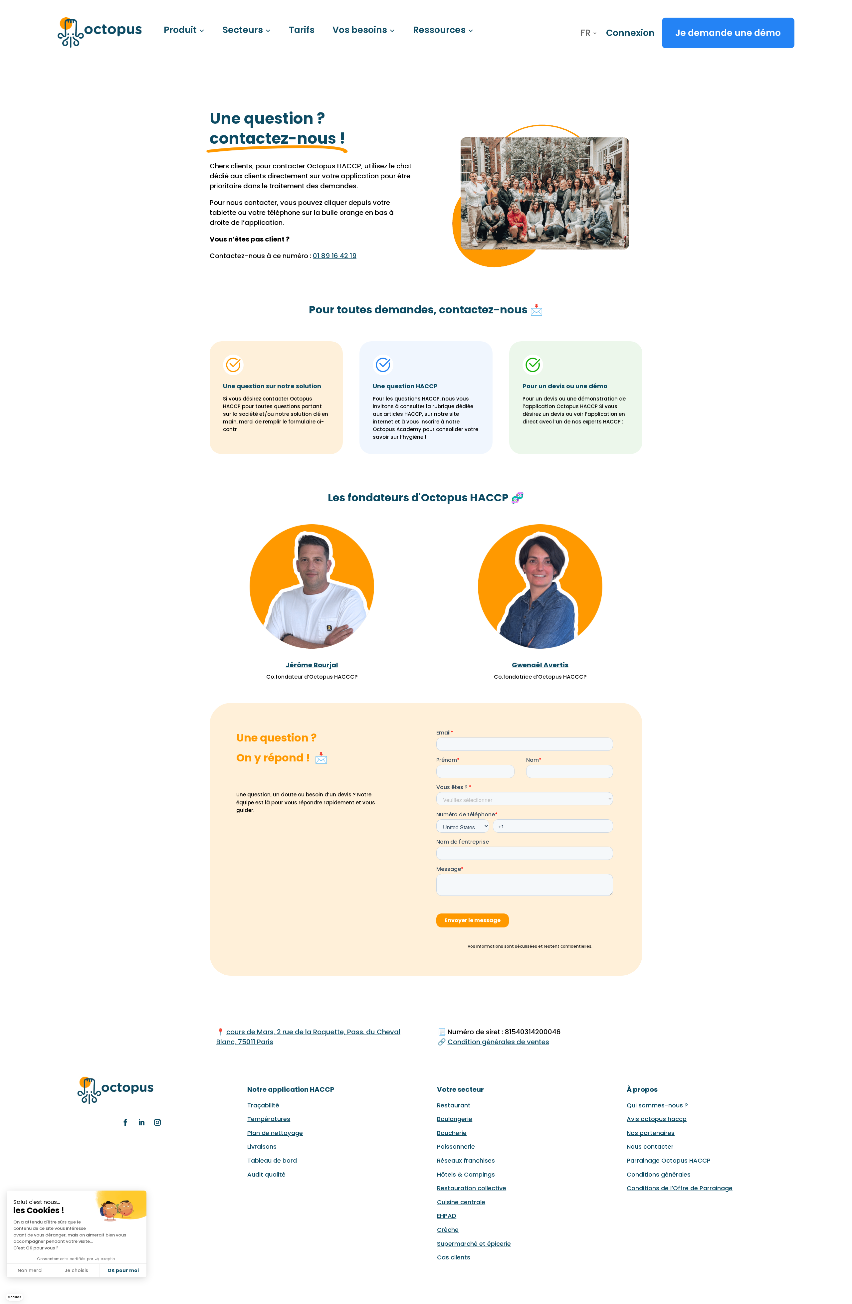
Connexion (630, 33)
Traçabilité (263, 1105)
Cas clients (453, 1257)
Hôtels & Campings (466, 1174)
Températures (268, 1119)
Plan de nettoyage (275, 1133)
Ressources (439, 30)
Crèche (448, 1229)
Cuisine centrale (461, 1202)
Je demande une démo (728, 33)
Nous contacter (650, 1146)
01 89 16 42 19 (334, 255)
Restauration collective (471, 1188)
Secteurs (243, 30)
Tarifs (302, 30)
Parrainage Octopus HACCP (669, 1160)
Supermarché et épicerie (474, 1243)
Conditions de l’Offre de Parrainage (680, 1188)
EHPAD (446, 1216)
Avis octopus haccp (657, 1119)
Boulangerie (454, 1119)
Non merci (30, 1270)
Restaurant (454, 1105)
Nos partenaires (651, 1133)
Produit (180, 30)
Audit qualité (266, 1174)
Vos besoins (359, 30)
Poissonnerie (456, 1146)
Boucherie (452, 1133)
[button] (14, 1297)
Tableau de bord (272, 1160)
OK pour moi (123, 1270)
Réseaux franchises (466, 1160)
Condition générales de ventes (498, 1042)
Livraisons (262, 1146)
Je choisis (76, 1270)
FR (585, 34)
